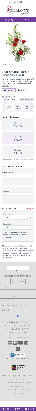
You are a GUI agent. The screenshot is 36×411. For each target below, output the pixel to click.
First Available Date (26, 100)
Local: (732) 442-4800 (18, 332)
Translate (24, 3)
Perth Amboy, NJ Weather (14, 383)
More (4, 85)
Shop (10, 19)
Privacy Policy (9, 390)
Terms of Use (18, 393)
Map (18, 409)
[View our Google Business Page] (18, 317)
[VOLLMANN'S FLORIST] (18, 14)
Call (6, 409)
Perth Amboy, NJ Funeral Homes (14, 376)
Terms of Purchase (24, 390)
